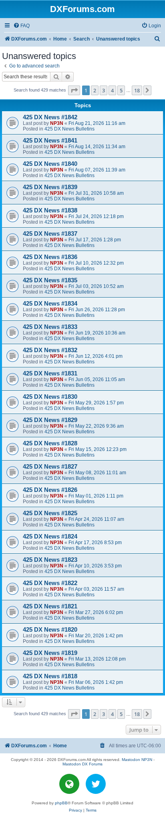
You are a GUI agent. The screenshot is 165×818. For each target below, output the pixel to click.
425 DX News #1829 (50, 420)
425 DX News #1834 (50, 303)
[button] (74, 90)
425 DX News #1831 (50, 373)
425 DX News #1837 (50, 234)
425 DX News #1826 (50, 490)
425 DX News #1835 (50, 280)
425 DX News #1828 (50, 443)
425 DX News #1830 (50, 397)
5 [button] (121, 90)
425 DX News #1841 (50, 140)
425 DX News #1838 (50, 210)
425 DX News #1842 (50, 117)
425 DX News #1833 (50, 327)
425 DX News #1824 (50, 536)
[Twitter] (96, 784)
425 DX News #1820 (50, 629)
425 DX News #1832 (50, 350)
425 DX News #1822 (50, 583)
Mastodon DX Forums (82, 764)
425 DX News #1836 (50, 257)
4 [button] (112, 90)
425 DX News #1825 (50, 513)
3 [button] (103, 90)
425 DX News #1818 (50, 676)
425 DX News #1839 (50, 187)
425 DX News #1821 (50, 606)
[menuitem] (21, 25)
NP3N (56, 123)
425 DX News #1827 (50, 466)
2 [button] (94, 90)
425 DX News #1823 (50, 560)
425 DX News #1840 (50, 164)
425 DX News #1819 (50, 653)
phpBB (61, 803)
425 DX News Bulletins (69, 129)
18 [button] (137, 90)
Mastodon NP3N (137, 759)
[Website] (69, 784)
